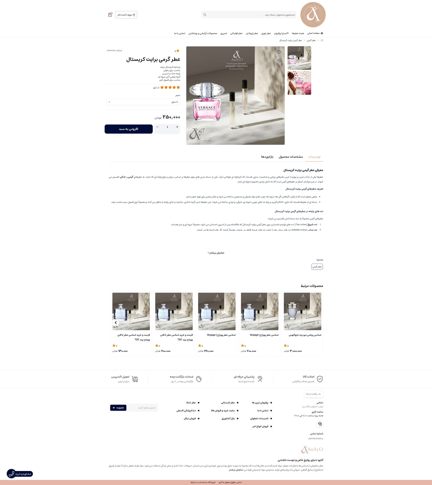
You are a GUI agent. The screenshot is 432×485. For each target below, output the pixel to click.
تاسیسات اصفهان (259, 418)
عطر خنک (191, 402)
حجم (178, 95)
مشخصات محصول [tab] (291, 157)
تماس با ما (179, 33)
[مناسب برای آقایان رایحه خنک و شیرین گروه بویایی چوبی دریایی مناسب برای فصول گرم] (259, 311)
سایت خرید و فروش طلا (223, 410)
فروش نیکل (190, 418)
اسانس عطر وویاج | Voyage (264, 335)
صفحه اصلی (313, 33)
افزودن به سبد (128, 129)
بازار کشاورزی (228, 418)
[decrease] (157, 127)
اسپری (223, 33)
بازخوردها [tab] (267, 157)
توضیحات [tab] (314, 157)
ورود (129, 15)
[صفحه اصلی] (322, 40)
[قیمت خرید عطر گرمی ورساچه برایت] (312, 450)
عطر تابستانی (228, 402)
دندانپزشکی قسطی (186, 410)
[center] (205, 15)
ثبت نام (121, 15)
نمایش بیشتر (216, 253)
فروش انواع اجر (260, 426)
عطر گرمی (311, 40)
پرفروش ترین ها (260, 402)
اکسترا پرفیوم (281, 33)
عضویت (120, 408)
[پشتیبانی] (319, 424)
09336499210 (315, 439)
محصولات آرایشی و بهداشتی (202, 33)
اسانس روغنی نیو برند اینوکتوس (305, 335)
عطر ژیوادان (252, 33)
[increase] (177, 127)
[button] (115, 322)
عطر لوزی (266, 33)
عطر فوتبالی (236, 33)
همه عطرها (298, 33)
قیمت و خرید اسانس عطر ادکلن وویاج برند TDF (176, 337)
